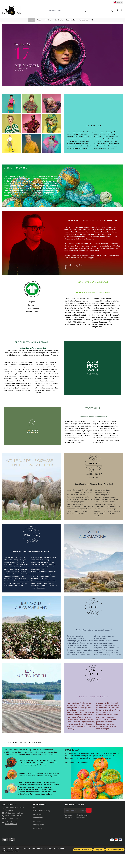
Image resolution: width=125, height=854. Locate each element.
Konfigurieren (99, 849)
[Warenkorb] (122, 10)
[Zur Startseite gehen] (11, 10)
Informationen (39, 804)
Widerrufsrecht (38, 828)
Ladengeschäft (38, 825)
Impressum (37, 821)
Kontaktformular (11, 824)
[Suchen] (85, 11)
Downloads (37, 814)
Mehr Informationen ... (10, 851)
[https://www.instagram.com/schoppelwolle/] (12, 839)
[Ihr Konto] (117, 10)
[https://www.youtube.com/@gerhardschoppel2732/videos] (5, 839)
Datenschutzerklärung (41, 811)
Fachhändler (38, 818)
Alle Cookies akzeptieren (115, 849)
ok (89, 810)
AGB (35, 807)
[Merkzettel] (113, 10)
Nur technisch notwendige (82, 849)
